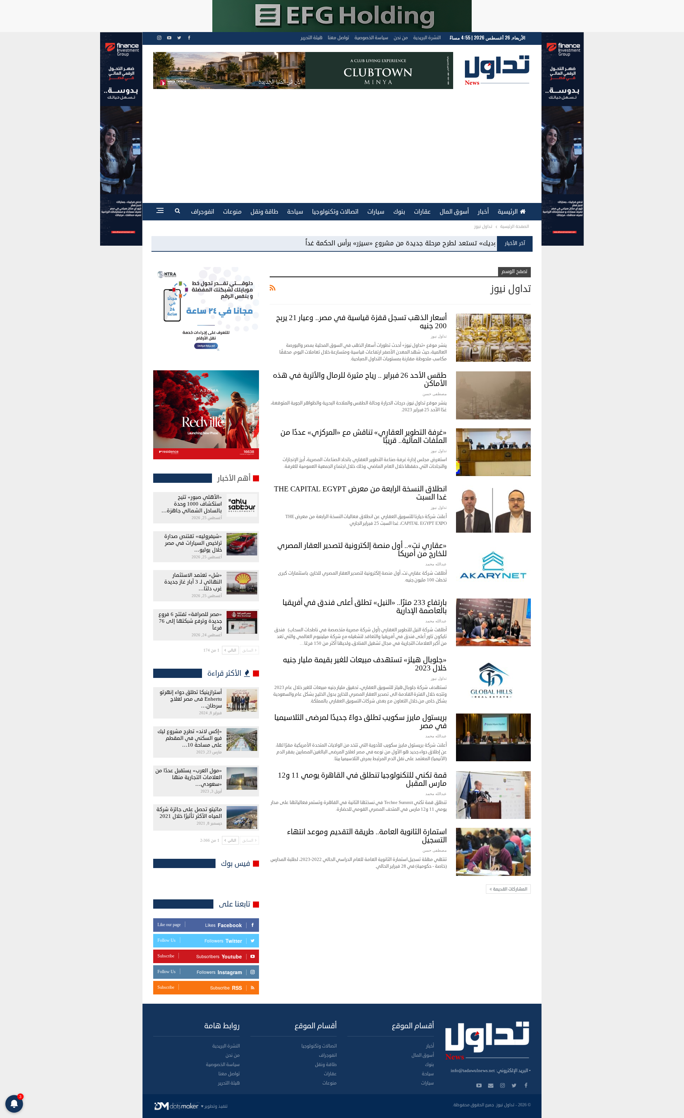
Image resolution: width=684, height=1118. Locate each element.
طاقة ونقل (264, 211)
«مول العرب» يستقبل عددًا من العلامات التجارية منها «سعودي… (188, 777)
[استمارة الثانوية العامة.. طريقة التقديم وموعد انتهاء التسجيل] (493, 852)
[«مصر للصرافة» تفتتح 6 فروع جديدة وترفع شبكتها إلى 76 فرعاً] (242, 622)
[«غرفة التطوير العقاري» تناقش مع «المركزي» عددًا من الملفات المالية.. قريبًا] (493, 452)
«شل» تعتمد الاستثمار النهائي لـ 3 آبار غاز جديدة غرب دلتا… (193, 581)
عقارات (422, 211)
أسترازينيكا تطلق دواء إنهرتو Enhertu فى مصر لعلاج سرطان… (191, 699)
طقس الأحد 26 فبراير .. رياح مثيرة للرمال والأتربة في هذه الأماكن (360, 379)
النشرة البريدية (427, 38)
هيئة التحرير (311, 38)
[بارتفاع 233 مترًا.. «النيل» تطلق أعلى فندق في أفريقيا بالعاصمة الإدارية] (493, 622)
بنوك (399, 211)
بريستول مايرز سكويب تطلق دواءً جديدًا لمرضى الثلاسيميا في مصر (360, 721)
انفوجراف (202, 211)
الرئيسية (508, 211)
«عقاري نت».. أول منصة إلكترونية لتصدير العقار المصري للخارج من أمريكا (362, 549)
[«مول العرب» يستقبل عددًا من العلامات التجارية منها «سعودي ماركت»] (242, 778)
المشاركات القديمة (509, 889)
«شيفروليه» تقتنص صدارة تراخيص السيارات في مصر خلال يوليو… (193, 543)
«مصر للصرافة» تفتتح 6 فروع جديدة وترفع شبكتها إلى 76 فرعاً (190, 621)
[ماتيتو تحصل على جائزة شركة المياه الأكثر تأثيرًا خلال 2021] (242, 817)
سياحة (295, 211)
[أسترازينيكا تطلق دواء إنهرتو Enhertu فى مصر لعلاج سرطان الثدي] (242, 700)
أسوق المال (454, 211)
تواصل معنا (338, 38)
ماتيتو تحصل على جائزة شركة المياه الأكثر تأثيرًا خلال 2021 (189, 813)
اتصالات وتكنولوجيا (335, 211)
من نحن (401, 38)
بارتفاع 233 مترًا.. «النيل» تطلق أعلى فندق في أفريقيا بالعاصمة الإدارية (365, 606)
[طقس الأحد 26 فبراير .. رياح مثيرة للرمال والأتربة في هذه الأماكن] (493, 395)
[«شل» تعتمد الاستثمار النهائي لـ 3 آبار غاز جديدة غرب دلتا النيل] (242, 583)
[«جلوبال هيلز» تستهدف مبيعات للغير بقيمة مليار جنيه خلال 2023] (493, 680)
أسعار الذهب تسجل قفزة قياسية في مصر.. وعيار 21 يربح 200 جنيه (361, 321)
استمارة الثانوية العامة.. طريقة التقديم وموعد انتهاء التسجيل (367, 835)
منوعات (232, 211)
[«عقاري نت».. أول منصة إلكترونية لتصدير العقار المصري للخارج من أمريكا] (493, 565)
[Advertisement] (342, 142)
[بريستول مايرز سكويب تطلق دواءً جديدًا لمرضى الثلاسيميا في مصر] (493, 737)
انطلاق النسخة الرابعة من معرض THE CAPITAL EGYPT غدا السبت (360, 493)
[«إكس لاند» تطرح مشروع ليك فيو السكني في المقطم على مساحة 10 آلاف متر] (242, 739)
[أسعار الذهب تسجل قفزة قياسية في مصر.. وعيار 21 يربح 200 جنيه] (493, 337)
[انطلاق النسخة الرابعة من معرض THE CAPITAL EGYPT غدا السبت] (493, 509)
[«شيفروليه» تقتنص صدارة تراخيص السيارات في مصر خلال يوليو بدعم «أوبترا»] (242, 544)
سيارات (375, 211)
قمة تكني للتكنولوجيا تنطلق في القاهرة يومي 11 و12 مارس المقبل (362, 779)
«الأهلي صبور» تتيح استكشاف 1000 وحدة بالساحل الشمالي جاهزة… (191, 503)
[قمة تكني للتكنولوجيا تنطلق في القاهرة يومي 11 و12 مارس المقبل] (493, 795)
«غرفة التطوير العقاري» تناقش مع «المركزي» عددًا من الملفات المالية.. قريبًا (363, 436)
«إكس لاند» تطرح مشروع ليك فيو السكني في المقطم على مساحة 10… (189, 738)
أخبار (483, 211)
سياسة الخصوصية (371, 38)
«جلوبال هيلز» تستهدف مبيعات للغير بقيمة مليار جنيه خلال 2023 (365, 663)
